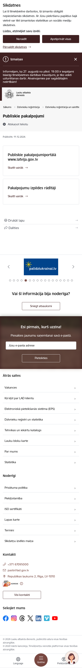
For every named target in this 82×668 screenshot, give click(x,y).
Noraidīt (21, 39)
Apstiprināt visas (60, 39)
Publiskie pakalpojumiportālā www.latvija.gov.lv (32, 157)
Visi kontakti (22, 595)
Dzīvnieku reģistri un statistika (24, 419)
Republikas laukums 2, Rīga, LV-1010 (31, 576)
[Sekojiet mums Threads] (22, 618)
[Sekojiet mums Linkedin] (38, 618)
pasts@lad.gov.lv (18, 570)
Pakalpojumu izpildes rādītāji (32, 188)
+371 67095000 (18, 564)
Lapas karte (12, 519)
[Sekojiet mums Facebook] (6, 618)
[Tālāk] (73, 266)
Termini (9, 530)
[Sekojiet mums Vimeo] (47, 618)
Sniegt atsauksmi (41, 306)
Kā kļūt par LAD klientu (19, 398)
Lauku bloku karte (16, 441)
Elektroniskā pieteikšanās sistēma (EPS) (30, 409)
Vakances (11, 387)
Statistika (10, 462)
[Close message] (75, 59)
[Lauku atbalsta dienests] (30, 98)
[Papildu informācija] (21, 583)
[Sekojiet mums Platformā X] (30, 618)
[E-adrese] (10, 583)
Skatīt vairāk (15, 167)
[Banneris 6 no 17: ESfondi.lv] (40, 267)
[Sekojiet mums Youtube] (55, 618)
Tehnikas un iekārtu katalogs (23, 430)
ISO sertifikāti (13, 509)
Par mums (11, 451)
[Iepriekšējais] (8, 266)
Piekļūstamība (13, 498)
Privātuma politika (16, 487)
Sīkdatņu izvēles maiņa (19, 541)
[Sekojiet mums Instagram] (14, 618)
